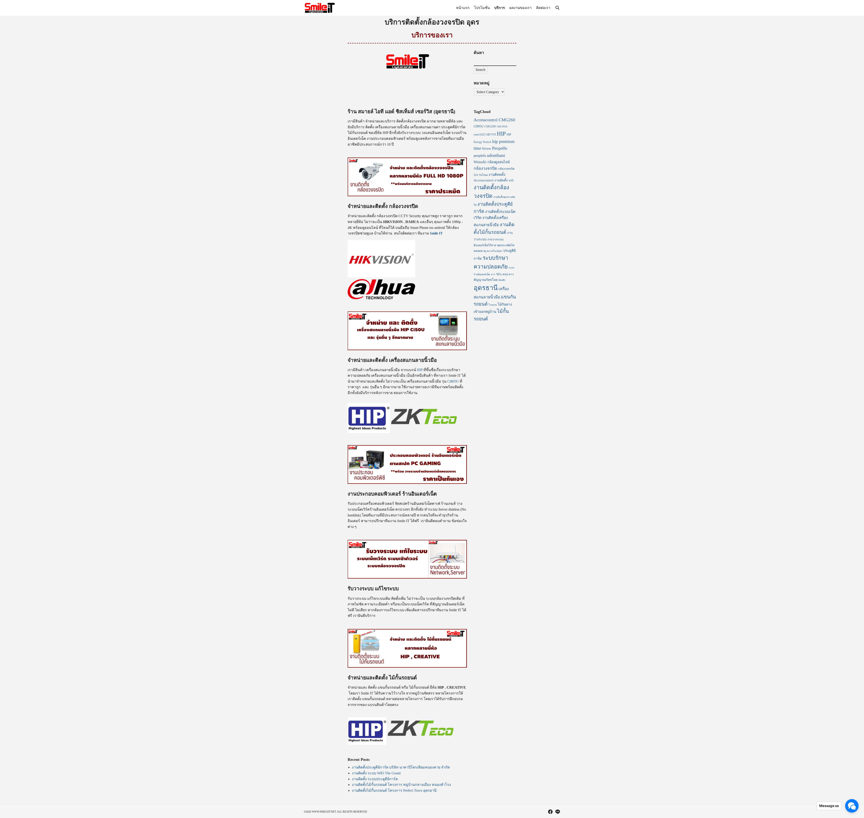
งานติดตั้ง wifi (504, 180)
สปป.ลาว (508, 274)
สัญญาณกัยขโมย (485, 280)
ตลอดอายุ (480, 250)
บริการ (499, 8)
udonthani (496, 155)
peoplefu (480, 155)
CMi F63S (502, 126)
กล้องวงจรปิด (485, 168)
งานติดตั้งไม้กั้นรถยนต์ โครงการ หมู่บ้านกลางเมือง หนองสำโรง (401, 784)
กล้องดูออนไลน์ (498, 162)
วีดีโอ (499, 274)
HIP (420, 370)
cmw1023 (480, 134)
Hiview (486, 148)
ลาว (493, 274)
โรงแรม (492, 305)
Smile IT (437, 233)
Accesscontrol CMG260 (494, 119)
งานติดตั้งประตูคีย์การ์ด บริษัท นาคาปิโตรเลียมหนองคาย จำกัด (401, 767)
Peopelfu (499, 148)
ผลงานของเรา (520, 8)
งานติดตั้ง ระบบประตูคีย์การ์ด (375, 779)
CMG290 (490, 126)
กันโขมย (483, 175)
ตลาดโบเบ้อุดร (494, 251)
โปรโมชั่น (482, 8)
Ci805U (453, 381)
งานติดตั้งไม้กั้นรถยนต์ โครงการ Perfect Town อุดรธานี (394, 790)
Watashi (480, 162)
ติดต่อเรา (543, 8)
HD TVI (491, 134)
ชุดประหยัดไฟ (505, 245)
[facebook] (550, 811)
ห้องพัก (501, 280)
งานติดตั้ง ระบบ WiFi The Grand (376, 773)
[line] (557, 811)
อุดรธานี (486, 287)
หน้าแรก (463, 8)
